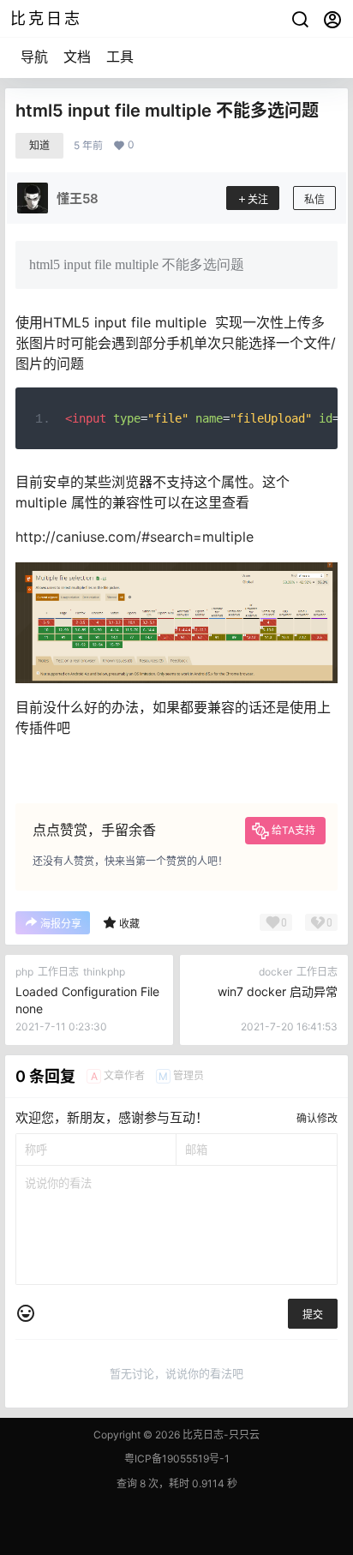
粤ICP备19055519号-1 (177, 1458)
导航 (34, 56)
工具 (120, 56)
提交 (312, 1314)
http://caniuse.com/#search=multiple (134, 536)
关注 (258, 199)
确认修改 (317, 1118)
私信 (314, 199)
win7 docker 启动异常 (278, 991)
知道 (39, 145)
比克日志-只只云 (220, 1434)
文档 (77, 56)
